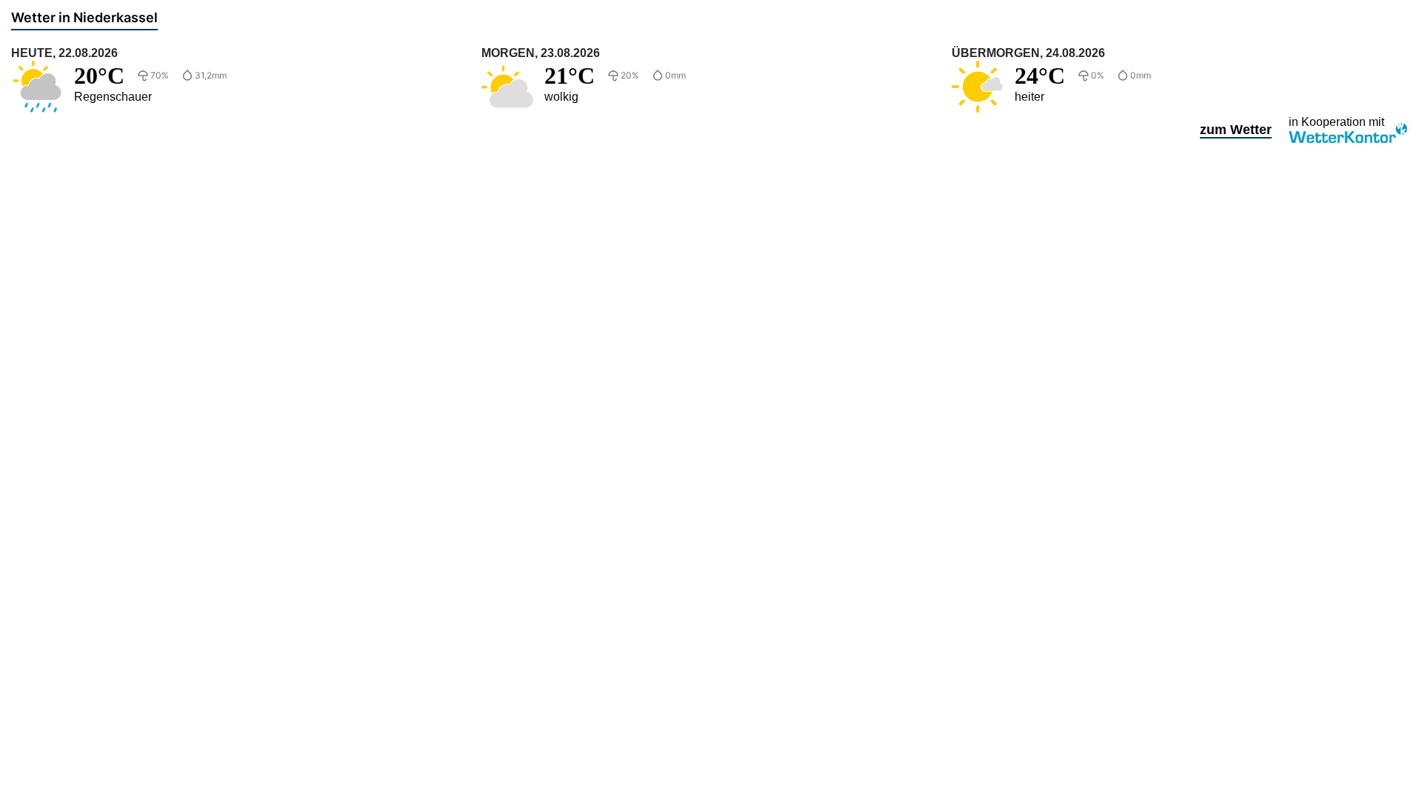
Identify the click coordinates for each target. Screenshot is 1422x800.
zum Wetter (1236, 129)
